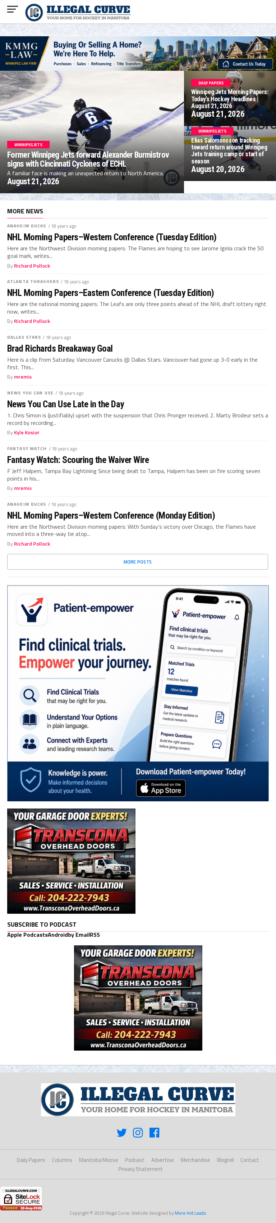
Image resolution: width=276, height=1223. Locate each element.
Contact (249, 1160)
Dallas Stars (24, 337)
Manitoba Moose (98, 1160)
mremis (23, 377)
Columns (62, 1160)
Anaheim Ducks (26, 225)
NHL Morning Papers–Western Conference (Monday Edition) (111, 515)
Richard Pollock (32, 266)
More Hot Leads (190, 1213)
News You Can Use (30, 392)
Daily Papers (31, 1160)
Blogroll (225, 1160)
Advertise (162, 1160)
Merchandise (195, 1160)
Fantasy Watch (27, 448)
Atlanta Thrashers (33, 281)
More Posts (138, 561)
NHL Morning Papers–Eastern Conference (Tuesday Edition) (110, 293)
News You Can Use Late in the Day (65, 404)
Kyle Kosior (27, 432)
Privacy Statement (141, 1169)
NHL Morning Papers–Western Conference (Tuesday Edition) (112, 237)
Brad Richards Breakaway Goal (60, 348)
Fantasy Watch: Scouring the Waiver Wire (78, 460)
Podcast (134, 1160)
